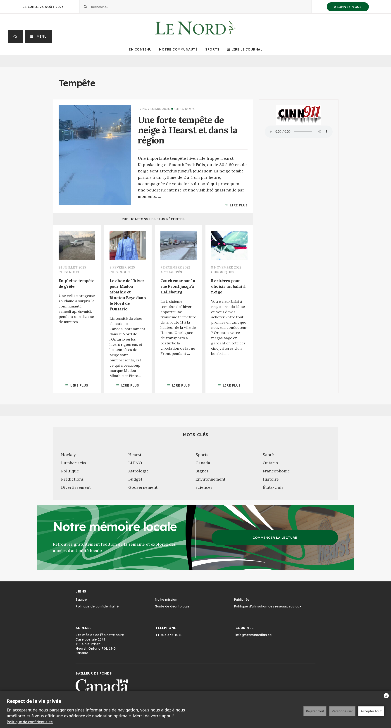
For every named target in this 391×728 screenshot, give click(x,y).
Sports (212, 49)
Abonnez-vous (348, 7)
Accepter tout (371, 711)
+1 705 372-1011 (168, 635)
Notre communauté (178, 49)
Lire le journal (246, 49)
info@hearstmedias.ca (254, 635)
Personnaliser (342, 711)
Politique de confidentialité (30, 721)
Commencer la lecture (275, 538)
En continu (140, 49)
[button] (38, 36)
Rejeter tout (315, 711)
